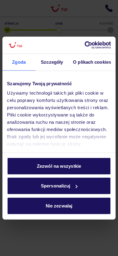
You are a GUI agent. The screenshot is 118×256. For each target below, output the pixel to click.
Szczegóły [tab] (52, 61)
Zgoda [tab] (19, 61)
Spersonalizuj (55, 185)
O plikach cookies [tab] (92, 61)
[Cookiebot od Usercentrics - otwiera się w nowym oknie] (85, 45)
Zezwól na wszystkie (59, 165)
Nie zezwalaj (59, 205)
